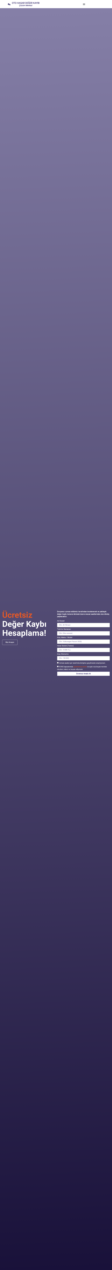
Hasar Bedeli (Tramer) (65, 646)
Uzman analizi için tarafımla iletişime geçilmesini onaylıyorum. (82, 663)
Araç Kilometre (63, 654)
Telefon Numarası (64, 629)
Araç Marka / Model (64, 637)
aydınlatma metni (80, 667)
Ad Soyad (60, 621)
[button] (84, 4)
